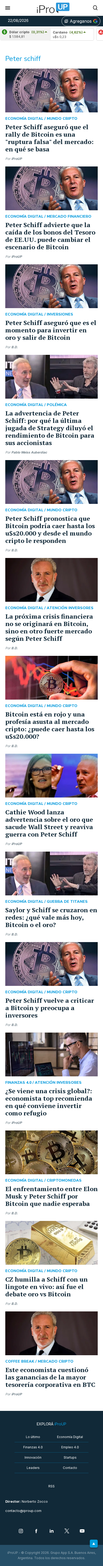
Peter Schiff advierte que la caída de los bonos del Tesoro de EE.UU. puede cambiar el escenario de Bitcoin (50, 236)
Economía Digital (70, 1437)
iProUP (16, 159)
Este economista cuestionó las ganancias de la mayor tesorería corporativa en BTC (50, 1377)
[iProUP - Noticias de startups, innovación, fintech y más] (51, 8)
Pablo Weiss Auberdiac (29, 452)
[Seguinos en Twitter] (66, 1531)
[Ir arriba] (94, 1544)
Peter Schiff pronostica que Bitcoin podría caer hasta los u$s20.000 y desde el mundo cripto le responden (50, 529)
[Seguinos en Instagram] (20, 1531)
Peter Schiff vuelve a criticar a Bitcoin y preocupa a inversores (49, 1007)
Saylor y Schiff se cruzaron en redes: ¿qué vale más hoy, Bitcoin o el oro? (51, 917)
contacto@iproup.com (23, 1511)
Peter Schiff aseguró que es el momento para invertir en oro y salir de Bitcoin (50, 330)
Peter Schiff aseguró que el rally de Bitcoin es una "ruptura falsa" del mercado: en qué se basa (49, 138)
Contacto (70, 1468)
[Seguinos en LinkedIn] (51, 1531)
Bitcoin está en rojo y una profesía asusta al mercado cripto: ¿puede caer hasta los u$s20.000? (49, 725)
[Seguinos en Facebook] (36, 1531)
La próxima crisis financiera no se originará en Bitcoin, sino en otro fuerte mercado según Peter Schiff (49, 627)
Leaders (33, 1468)
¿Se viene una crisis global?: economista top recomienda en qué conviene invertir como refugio (48, 1102)
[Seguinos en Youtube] (82, 1531)
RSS (51, 1486)
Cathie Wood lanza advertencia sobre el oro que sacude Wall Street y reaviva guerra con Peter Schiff (49, 823)
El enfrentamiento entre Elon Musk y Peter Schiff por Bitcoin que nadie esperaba (51, 1196)
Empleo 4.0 (70, 1447)
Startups (70, 1457)
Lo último (33, 1437)
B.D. (14, 347)
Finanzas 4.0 (33, 1447)
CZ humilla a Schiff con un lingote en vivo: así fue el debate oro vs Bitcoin (46, 1286)
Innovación (33, 1457)
